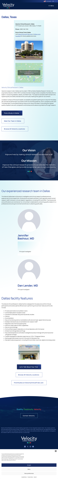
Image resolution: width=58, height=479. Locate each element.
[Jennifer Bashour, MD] (29, 231)
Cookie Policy (24, 476)
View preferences (29, 473)
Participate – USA (50, 1)
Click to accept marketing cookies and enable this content (29, 72)
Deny (29, 469)
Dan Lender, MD (28, 285)
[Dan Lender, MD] (29, 281)
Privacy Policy (30, 476)
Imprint (35, 476)
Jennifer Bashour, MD (26, 237)
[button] (55, 451)
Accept (29, 465)
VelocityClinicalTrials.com (25, 34)
